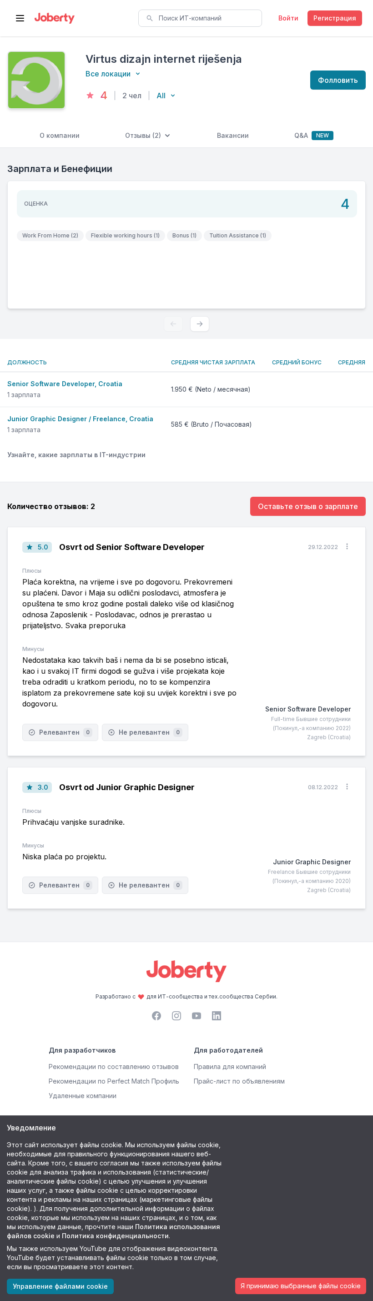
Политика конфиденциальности (115, 1236)
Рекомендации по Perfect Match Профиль (114, 1081)
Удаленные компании (82, 1095)
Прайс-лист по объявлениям (239, 1081)
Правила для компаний (230, 1066)
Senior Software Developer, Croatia (64, 384)
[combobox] (200, 18)
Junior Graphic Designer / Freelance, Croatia (80, 419)
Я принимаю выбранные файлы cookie (301, 1286)
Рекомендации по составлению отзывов (114, 1066)
